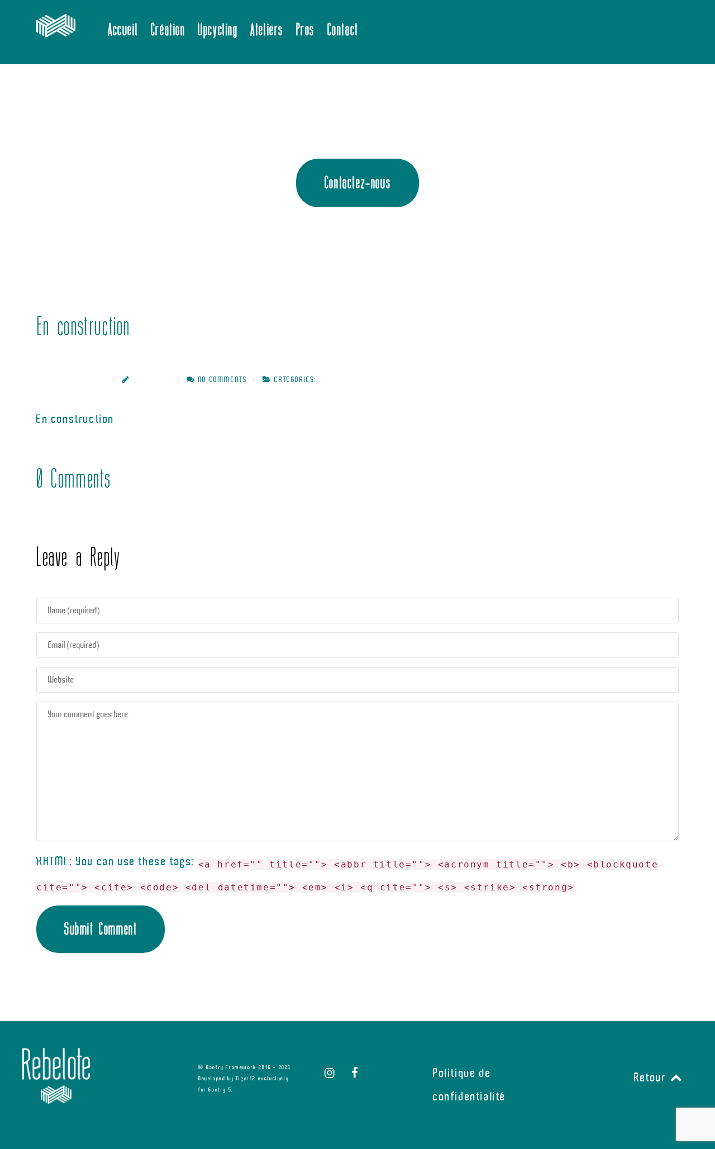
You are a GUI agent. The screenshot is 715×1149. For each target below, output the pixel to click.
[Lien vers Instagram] (331, 1073)
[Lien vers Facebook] (355, 1073)
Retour (651, 1077)
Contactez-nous (357, 182)
